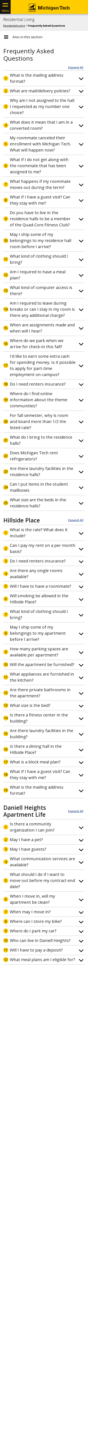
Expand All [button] (75, 67)
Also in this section (27, 37)
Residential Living (18, 19)
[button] (44, 78)
